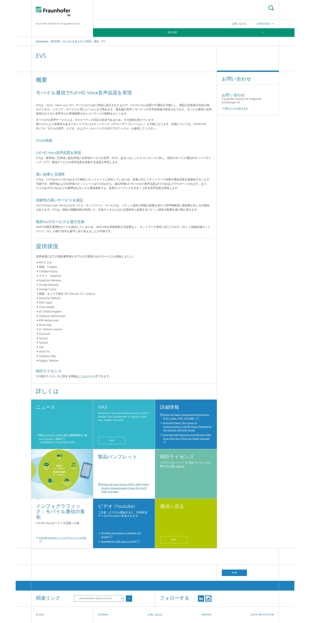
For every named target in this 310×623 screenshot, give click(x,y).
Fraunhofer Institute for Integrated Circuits (58, 23)
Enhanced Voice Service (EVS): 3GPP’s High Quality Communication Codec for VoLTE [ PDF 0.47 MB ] (125, 488)
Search (271, 8)
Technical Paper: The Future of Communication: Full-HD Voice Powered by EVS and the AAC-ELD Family (187, 427)
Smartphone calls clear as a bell (118, 541)
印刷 (234, 572)
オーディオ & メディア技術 (77, 41)
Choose (129, 598)
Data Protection (262, 614)
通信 (96, 41)
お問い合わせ (239, 23)
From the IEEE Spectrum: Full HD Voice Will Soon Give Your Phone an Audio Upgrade (187, 437)
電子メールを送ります (236, 108)
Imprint (207, 614)
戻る (173, 539)
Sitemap (103, 614)
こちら (83, 376)
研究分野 (172, 32)
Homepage (42, 41)
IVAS (111, 440)
